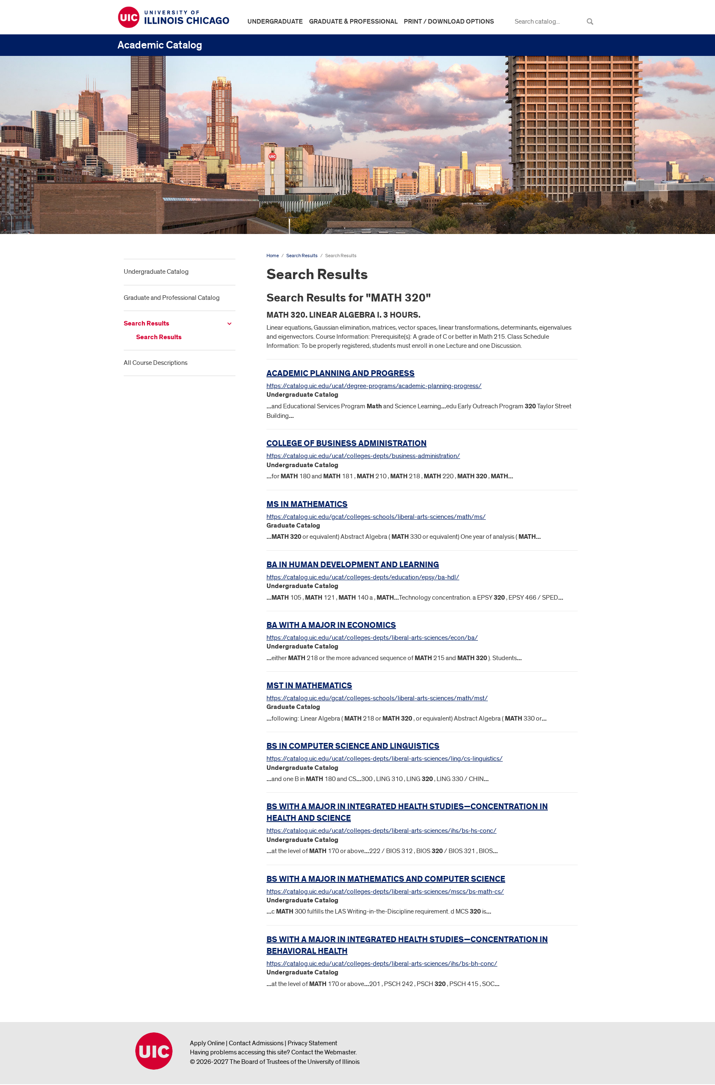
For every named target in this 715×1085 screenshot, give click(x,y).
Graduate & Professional (353, 21)
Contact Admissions (256, 1043)
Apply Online (207, 1043)
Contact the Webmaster (323, 1052)
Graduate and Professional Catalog (172, 298)
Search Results (146, 323)
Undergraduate (275, 21)
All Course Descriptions (155, 363)
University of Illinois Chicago (154, 1051)
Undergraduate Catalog (156, 272)
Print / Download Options (449, 21)
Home (272, 256)
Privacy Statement (312, 1043)
